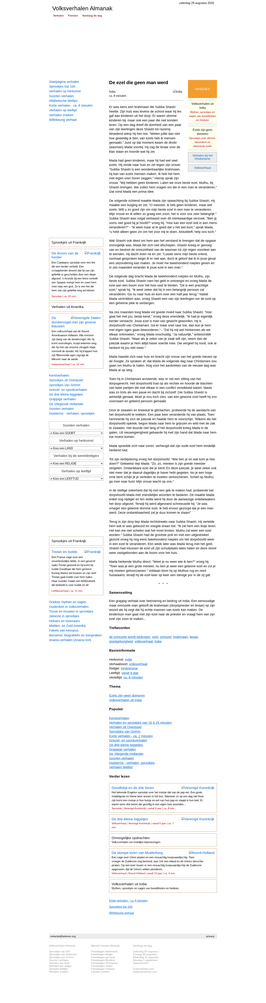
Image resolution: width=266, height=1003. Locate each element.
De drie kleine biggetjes (66, 394)
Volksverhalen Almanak (62, 945)
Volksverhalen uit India (202, 112)
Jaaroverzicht (140, 963)
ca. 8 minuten (117, 95)
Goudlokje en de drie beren (158, 798)
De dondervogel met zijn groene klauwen (74, 341)
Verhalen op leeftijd (63, 110)
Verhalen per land (59, 963)
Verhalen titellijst (121, 767)
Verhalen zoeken (61, 115)
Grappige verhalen (62, 399)
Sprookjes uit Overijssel (66, 380)
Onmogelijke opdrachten (136, 840)
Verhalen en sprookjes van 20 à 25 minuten (140, 723)
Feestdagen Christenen (104, 963)
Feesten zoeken (100, 971)
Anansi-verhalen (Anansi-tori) (70, 640)
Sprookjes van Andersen (63, 954)
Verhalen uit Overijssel (125, 727)
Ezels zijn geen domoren (202, 138)
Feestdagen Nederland (104, 951)
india (158, 641)
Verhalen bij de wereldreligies (76, 456)
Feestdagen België (102, 954)
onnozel (165, 637)
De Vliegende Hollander (66, 404)
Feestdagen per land (103, 957)
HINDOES (202, 89)
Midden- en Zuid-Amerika (67, 626)
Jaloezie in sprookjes (64, 616)
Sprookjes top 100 (62, 86)
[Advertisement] (133, 49)
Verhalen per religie (60, 965)
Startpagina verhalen (64, 82)
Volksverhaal (202, 167)
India (112, 91)
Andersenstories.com (145, 971)
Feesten (73, 15)
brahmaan (180, 637)
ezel (155, 637)
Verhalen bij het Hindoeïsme (203, 157)
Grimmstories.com (143, 968)
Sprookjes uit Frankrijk (69, 242)
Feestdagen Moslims (103, 960)
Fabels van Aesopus (63, 630)
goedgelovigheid (121, 641)
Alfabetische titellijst (63, 101)
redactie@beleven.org (63, 936)
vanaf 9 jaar (129, 673)
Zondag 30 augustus (145, 954)
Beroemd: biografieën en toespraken (75, 635)
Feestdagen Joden (102, 965)
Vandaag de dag (92, 15)
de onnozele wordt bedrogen (129, 637)
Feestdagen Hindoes (103, 968)
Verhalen (58, 15)
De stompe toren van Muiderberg (157, 863)
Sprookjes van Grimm (64, 385)
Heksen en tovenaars (64, 621)
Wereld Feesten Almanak (105, 945)
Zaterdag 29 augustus (145, 951)
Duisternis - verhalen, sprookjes (72, 413)
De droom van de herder (75, 274)
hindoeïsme (129, 668)
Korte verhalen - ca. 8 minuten (71, 105)
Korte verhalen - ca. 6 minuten (128, 900)
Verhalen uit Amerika (68, 307)
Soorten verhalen (61, 96)
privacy (210, 936)
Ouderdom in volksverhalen (69, 607)
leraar (194, 637)
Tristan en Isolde (74, 571)
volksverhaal (144, 641)
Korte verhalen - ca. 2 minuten (131, 736)
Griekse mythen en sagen (67, 602)
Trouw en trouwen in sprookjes (71, 611)
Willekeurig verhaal (63, 120)
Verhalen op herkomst (65, 91)
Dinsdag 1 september (145, 960)
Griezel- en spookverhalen (68, 390)
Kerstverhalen (59, 375)
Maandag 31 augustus (146, 957)
